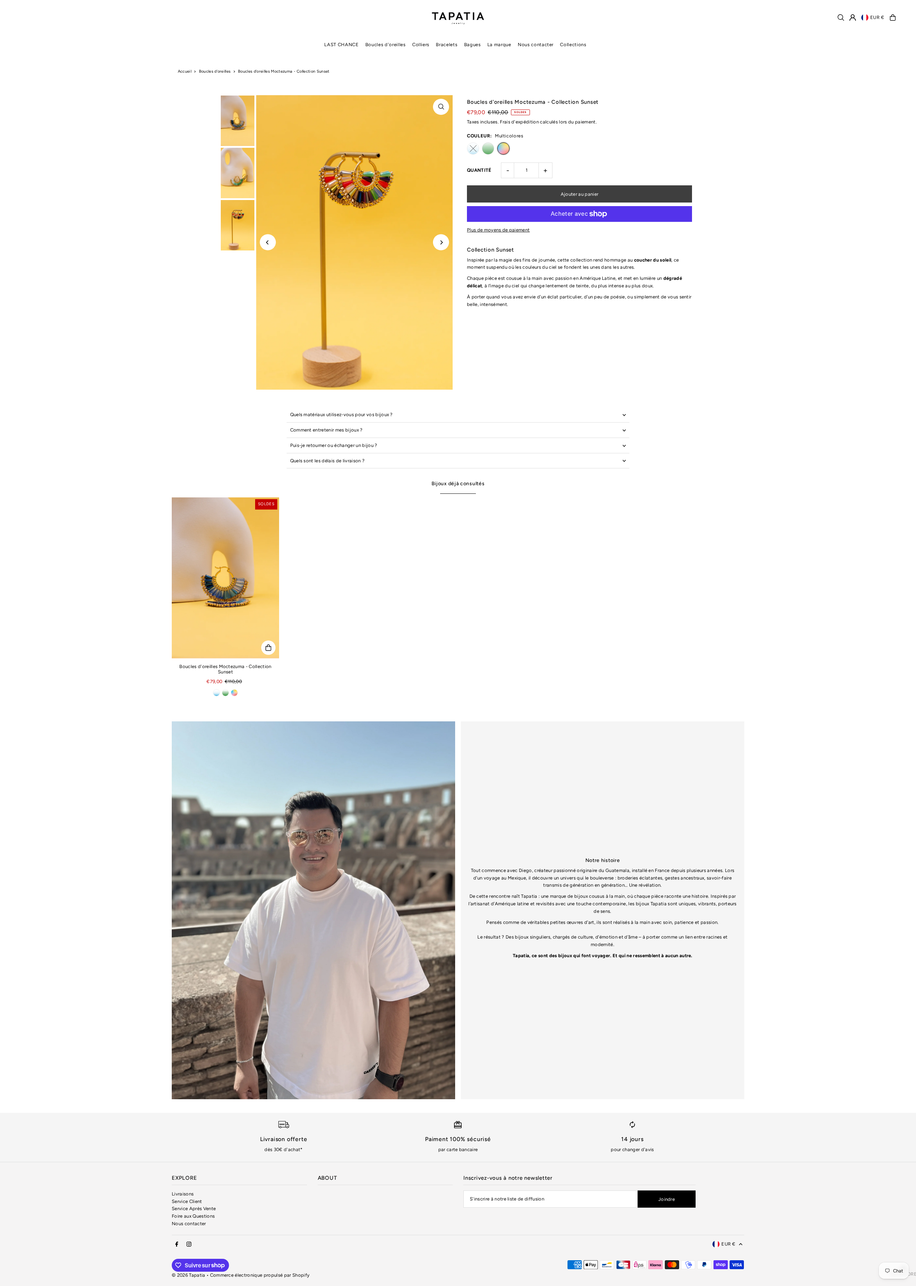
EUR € (877, 17)
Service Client (187, 1201)
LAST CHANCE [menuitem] (341, 44)
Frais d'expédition (519, 122)
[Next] (441, 242)
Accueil (184, 71)
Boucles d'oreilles (215, 71)
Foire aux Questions (193, 1216)
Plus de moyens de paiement (498, 230)
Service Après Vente (194, 1208)
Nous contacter (189, 1223)
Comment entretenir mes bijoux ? (326, 430)
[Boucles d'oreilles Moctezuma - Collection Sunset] (225, 577)
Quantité (479, 170)
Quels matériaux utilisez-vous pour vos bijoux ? (341, 414)
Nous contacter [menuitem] (536, 44)
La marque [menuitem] (499, 44)
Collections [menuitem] (573, 44)
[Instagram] (188, 1244)
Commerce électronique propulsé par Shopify (260, 1275)
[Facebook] (176, 1244)
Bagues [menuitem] (472, 44)
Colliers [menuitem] (420, 44)
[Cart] (893, 17)
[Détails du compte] (852, 17)
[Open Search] (841, 17)
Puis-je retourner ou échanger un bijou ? (333, 445)
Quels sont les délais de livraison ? (327, 460)
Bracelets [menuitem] (446, 44)
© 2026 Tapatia (189, 1275)
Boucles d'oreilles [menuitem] (385, 44)
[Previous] (268, 242)
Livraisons (183, 1194)
